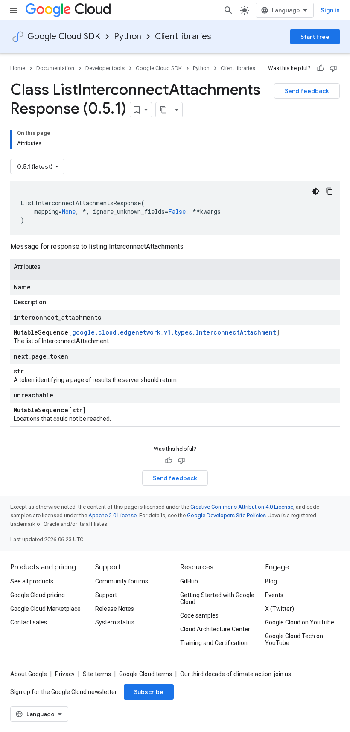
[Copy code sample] (329, 191)
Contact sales (28, 622)
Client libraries (183, 36)
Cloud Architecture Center (215, 629)
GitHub (189, 581)
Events (274, 595)
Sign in (330, 10)
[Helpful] (320, 68)
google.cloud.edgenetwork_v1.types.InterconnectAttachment (174, 332)
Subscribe (148, 692)
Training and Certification (214, 642)
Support (106, 595)
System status (114, 622)
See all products (31, 581)
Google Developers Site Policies (226, 515)
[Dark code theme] (316, 191)
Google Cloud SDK (63, 36)
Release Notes (114, 608)
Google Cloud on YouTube (299, 622)
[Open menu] (13, 10)
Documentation (55, 68)
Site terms (97, 674)
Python (127, 36)
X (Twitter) (279, 608)
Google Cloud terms (145, 674)
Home (17, 68)
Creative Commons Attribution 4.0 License (241, 507)
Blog (271, 581)
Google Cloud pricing (37, 595)
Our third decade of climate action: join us (235, 674)
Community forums (121, 581)
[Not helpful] (333, 68)
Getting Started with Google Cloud (217, 598)
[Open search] (228, 10)
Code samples (199, 615)
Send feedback (307, 91)
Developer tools (105, 68)
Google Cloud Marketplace (45, 608)
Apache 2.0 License (112, 515)
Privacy (65, 674)
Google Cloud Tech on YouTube (294, 639)
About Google (28, 674)
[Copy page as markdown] (163, 109)
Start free (315, 37)
